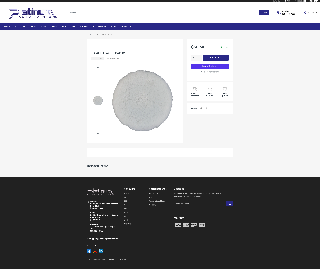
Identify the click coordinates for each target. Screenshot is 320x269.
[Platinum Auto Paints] (33, 13)
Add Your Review (112, 59)
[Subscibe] (229, 203)
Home (89, 34)
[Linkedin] (101, 251)
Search (264, 13)
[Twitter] (201, 108)
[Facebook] (206, 108)
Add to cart (216, 57)
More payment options (210, 72)
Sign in (306, 1)
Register (314, 1)
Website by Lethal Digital (117, 259)
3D (91, 49)
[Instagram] (95, 251)
